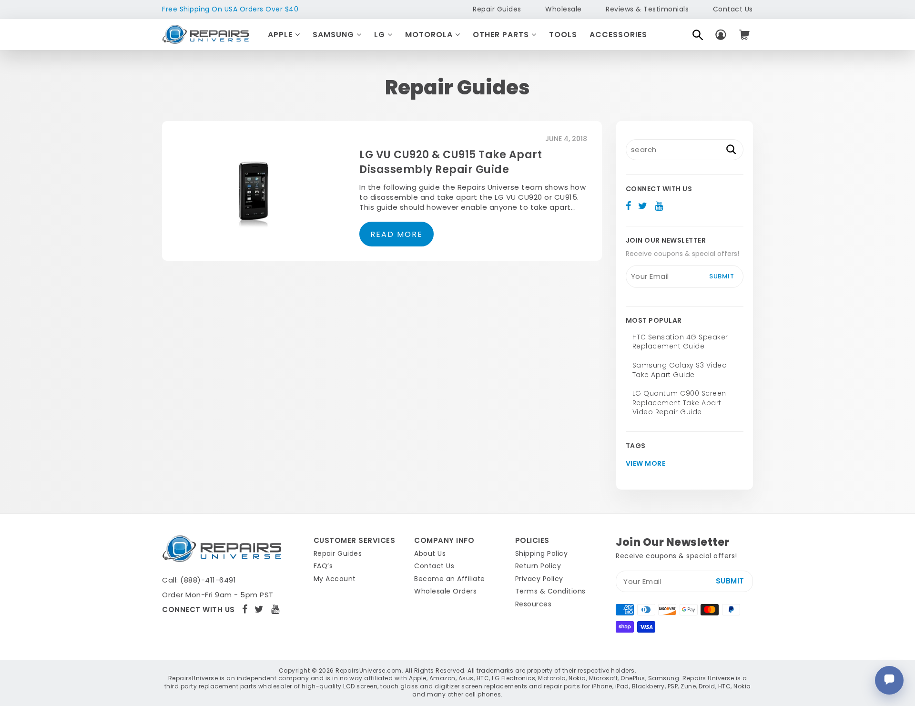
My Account (335, 578)
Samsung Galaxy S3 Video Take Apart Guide (679, 369)
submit (721, 276)
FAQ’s (323, 566)
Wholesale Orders (445, 591)
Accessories (618, 34)
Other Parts (502, 34)
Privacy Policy (539, 578)
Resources (533, 604)
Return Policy (538, 566)
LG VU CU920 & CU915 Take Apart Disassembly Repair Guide (450, 162)
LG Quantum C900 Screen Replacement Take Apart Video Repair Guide (679, 403)
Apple (281, 34)
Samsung (334, 34)
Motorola (430, 34)
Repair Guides (497, 9)
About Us (430, 553)
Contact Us (733, 9)
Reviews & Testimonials (647, 9)
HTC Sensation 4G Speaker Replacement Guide (680, 341)
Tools (563, 34)
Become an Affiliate (449, 578)
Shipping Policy (541, 553)
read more (396, 234)
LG (380, 34)
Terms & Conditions (550, 591)
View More (646, 463)
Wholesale (563, 9)
